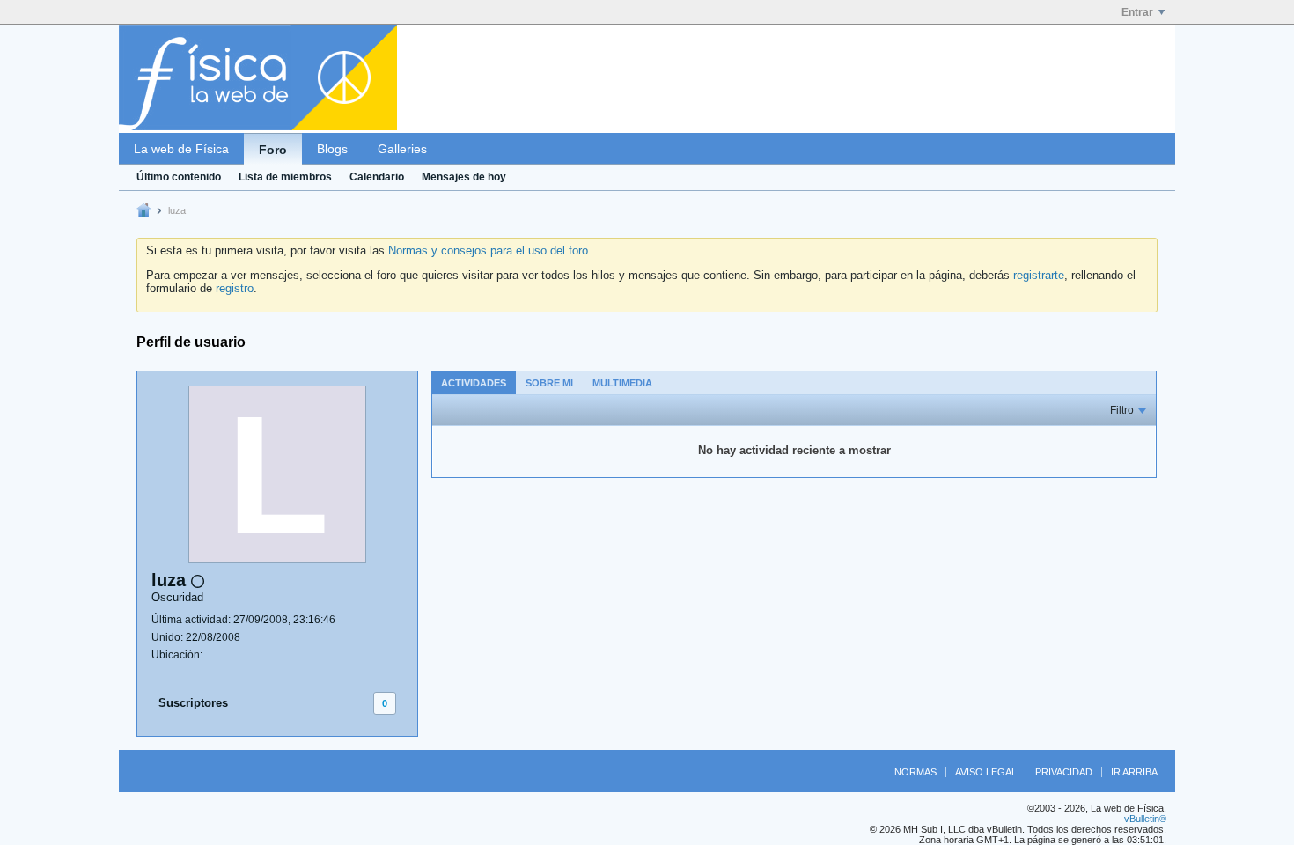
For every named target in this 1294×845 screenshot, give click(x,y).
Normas (915, 772)
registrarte (1038, 275)
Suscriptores (193, 702)
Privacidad (1063, 772)
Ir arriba (1134, 772)
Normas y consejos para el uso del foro (488, 250)
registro (235, 288)
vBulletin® (1145, 818)
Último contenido (178, 177)
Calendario (376, 177)
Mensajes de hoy (464, 177)
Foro (273, 150)
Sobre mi (549, 383)
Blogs (332, 149)
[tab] (473, 382)
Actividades (473, 383)
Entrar (1137, 12)
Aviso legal (986, 772)
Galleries (402, 149)
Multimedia (622, 383)
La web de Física (181, 149)
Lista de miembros (285, 177)
